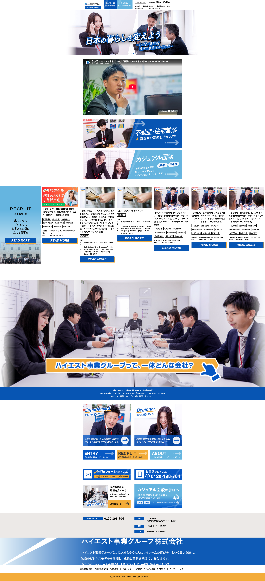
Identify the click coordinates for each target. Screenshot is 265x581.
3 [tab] (133, 53)
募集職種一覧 (116, 569)
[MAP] (173, 521)
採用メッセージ (128, 569)
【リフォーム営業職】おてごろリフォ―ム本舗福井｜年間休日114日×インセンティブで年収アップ (134, 219)
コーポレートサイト (153, 8)
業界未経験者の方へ (163, 6)
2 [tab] (131, 53)
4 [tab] (136, 53)
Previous (39, 224)
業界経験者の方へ (148, 6)
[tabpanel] (132, 32)
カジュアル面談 (149, 569)
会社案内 (137, 6)
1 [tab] (128, 53)
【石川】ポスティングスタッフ (93, 211)
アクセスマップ (140, 2)
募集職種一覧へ (116, 504)
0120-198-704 (163, 2)
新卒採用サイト (140, 8)
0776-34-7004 (161, 526)
